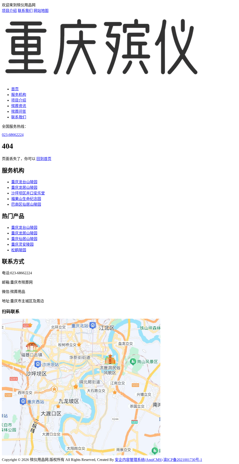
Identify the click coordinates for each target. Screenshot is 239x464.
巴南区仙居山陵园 (26, 204)
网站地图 (41, 11)
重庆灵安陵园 (22, 244)
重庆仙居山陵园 (24, 239)
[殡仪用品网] (102, 80)
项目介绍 (9, 11)
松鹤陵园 (18, 250)
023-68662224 (13, 135)
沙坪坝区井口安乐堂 (28, 193)
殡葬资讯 (18, 106)
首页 (15, 89)
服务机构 (18, 95)
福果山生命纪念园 (26, 199)
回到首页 (43, 159)
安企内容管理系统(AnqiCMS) (138, 460)
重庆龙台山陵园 (24, 182)
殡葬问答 (18, 111)
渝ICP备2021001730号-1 (182, 460)
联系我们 (25, 11)
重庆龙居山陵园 (24, 188)
